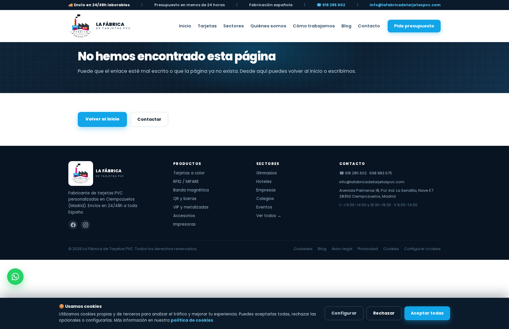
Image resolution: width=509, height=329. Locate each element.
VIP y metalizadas (191, 207)
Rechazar (384, 313)
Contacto (369, 26)
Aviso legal (342, 248)
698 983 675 (380, 173)
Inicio (185, 26)
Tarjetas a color (189, 173)
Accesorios (184, 216)
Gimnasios (266, 173)
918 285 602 (356, 173)
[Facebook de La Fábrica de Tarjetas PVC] (73, 224)
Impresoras (184, 224)
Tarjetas (207, 26)
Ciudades (303, 248)
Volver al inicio (102, 119)
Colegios (265, 198)
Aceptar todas (427, 313)
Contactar (149, 119)
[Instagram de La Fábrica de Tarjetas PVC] (85, 224)
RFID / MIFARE (186, 181)
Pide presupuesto (414, 26)
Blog (346, 26)
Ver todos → (268, 216)
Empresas (266, 190)
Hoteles (264, 181)
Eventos (264, 207)
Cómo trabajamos (314, 26)
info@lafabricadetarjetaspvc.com (405, 4)
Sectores (233, 26)
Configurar (344, 313)
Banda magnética (191, 190)
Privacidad (368, 248)
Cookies (391, 248)
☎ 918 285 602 (331, 4)
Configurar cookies (422, 248)
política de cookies (192, 320)
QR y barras (184, 198)
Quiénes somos (268, 26)
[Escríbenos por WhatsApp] (15, 276)
